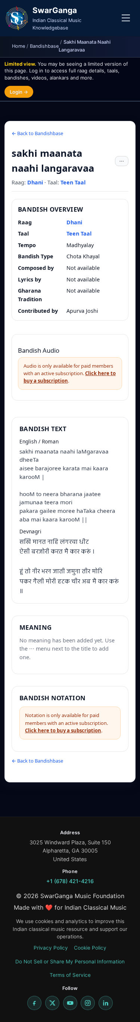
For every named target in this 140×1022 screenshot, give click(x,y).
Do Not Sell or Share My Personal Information (70, 962)
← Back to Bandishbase (37, 133)
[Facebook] (34, 1003)
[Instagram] (88, 1003)
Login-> (19, 92)
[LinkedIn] (106, 1003)
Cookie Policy (90, 948)
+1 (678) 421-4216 (70, 881)
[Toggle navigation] (126, 18)
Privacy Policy (51, 948)
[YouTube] (70, 1003)
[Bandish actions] (121, 161)
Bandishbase (44, 46)
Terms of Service (70, 975)
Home (18, 46)
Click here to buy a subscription (63, 730)
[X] (52, 1003)
